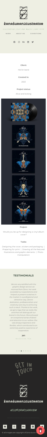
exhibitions (35, 33)
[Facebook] (14, 42)
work (8, 33)
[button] (21, 350)
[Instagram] (19, 42)
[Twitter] (33, 42)
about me (20, 33)
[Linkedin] (28, 42)
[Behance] (23, 42)
